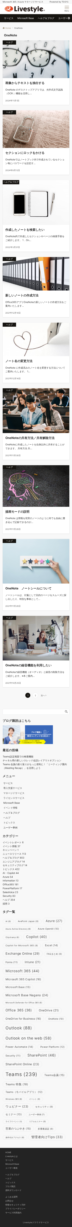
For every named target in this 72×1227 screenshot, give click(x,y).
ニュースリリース (14, 853)
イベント (34, 1099)
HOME (8, 1152)
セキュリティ (44, 1106)
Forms (12, 962)
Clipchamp (12, 937)
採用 (6, 903)
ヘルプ (6, 817)
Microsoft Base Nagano (27, 995)
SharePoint (41, 1055)
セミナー (14, 1114)
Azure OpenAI (48, 928)
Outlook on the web (28, 1038)
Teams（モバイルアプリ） (24, 1092)
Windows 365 (14, 1099)
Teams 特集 (17, 1084)
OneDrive (49, 1010)
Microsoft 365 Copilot (23, 979)
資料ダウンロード (13, 1190)
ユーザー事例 (37, 1114)
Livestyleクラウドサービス (36, 1222)
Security (9, 895)
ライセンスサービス (13, 797)
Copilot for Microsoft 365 (22, 945)
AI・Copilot (11, 873)
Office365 (10, 884)
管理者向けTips (47, 1137)
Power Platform (52, 1046)
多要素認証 (45, 1129)
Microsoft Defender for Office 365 (24, 1002)
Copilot (36, 937)
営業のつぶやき (18, 1128)
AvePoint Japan (28, 921)
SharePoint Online (22, 1064)
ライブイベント (14, 1121)
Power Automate (19, 1046)
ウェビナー (17, 1106)
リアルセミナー (37, 1121)
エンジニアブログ (14, 861)
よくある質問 (11, 1197)
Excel (51, 945)
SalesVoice (10, 892)
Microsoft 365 (23, 971)
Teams (21, 1074)
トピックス (9, 822)
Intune (33, 962)
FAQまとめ (54, 954)
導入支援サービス (12, 788)
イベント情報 (10, 807)
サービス (9, 1160)
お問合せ (9, 1201)
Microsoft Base (18, 987)
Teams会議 (54, 1075)
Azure (8, 876)
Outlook (19, 1027)
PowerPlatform (12, 888)
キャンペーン (11, 849)
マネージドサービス (13, 793)
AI (8, 921)
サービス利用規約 (13, 1213)
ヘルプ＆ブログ (13, 857)
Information (10, 880)
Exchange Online (23, 954)
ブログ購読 (10, 1186)
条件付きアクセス (15, 1137)
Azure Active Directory (18, 929)
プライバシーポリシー (15, 1208)
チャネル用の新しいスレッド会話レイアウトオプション (32, 760)
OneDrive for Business (23, 1018)
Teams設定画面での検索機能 (18, 756)
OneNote (56, 1018)
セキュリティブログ (15, 865)
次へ (43, 695)
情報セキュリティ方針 (15, 1205)
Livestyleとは (11, 1156)
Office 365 (19, 1010)
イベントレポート (13, 842)
